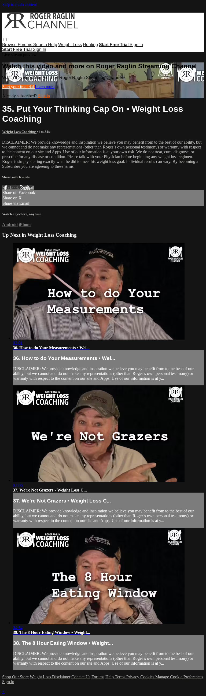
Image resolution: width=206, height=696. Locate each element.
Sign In (39, 49)
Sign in (136, 44)
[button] (5, 39)
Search (40, 44)
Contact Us (80, 677)
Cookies (147, 677)
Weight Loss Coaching (19, 132)
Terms (120, 677)
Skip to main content (19, 4)
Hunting (90, 44)
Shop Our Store (15, 677)
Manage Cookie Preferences (179, 677)
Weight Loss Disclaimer (50, 677)
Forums (25, 44)
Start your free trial (18, 86)
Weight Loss (70, 44)
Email (29, 187)
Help (52, 44)
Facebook (11, 187)
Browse (10, 44)
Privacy (133, 677)
